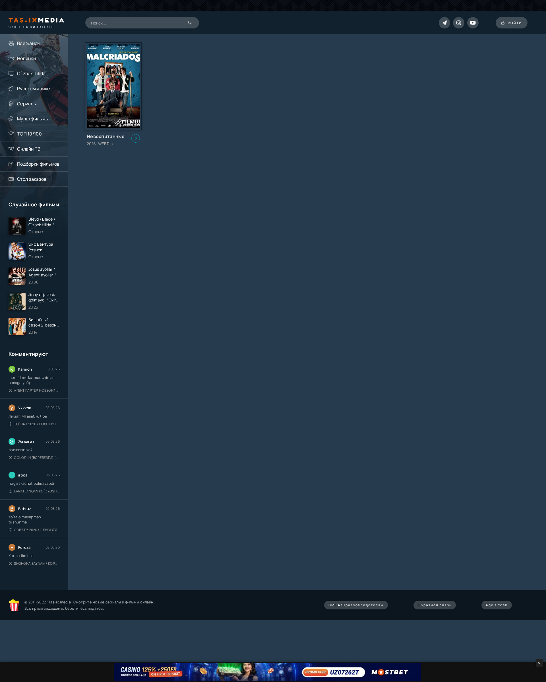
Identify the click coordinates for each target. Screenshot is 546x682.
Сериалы (27, 103)
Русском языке (33, 88)
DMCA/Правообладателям (356, 605)
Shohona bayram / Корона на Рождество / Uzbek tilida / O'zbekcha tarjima (37, 563)
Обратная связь (435, 605)
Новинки (26, 58)
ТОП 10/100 (29, 134)
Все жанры (29, 43)
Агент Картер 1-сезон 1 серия (37, 390)
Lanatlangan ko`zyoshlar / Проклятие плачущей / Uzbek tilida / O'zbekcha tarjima (37, 491)
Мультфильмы (33, 119)
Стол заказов (31, 179)
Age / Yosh (497, 605)
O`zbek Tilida (31, 73)
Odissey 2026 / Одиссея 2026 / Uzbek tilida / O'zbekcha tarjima (37, 529)
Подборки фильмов (38, 164)
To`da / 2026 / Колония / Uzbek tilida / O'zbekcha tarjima (37, 424)
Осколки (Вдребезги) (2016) (37, 457)
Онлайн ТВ (29, 149)
